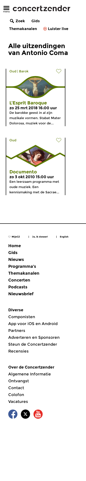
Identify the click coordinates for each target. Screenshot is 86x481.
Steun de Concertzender (32, 344)
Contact (16, 387)
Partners (16, 330)
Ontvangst (18, 381)
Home (14, 245)
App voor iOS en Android (33, 323)
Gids (35, 21)
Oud (12, 71)
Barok (23, 71)
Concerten (19, 280)
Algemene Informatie (29, 374)
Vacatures (18, 401)
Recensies (18, 351)
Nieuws (16, 259)
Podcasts (17, 287)
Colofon (16, 394)
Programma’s (22, 266)
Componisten (21, 316)
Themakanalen (23, 29)
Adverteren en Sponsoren (34, 337)
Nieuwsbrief (20, 293)
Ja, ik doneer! (40, 236)
